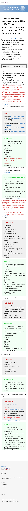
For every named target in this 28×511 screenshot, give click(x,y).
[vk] (5, 473)
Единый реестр (15, 39)
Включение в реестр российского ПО (9, 499)
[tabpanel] (14, 89)
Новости (3, 488)
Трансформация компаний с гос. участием (10, 501)
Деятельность (4, 484)
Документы (3, 486)
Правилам (4, 45)
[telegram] (2, 473)
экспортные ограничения (17, 116)
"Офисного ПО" (5, 172)
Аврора (17, 198)
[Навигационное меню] (25, 2)
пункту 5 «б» (4, 104)
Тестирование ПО (5, 497)
